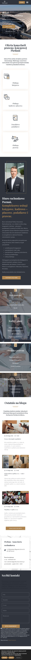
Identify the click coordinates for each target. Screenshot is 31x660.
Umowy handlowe (15, 366)
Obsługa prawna (15, 146)
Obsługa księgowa (15, 84)
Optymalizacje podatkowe (15, 386)
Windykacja (15, 363)
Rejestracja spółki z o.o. (15, 357)
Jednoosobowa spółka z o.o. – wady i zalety (14, 474)
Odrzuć (11, 657)
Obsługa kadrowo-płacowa (15, 104)
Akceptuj (4, 657)
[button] (27, 2)
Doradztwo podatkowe (15, 125)
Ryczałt (15, 308)
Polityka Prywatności (12, 640)
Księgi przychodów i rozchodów (15, 305)
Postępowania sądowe (15, 360)
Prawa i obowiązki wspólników (12, 439)
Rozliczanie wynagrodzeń (15, 327)
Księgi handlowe (15, 302)
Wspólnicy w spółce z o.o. (11, 509)
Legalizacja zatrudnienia (15, 337)
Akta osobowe (15, 334)
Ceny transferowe (15, 392)
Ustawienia (18, 657)
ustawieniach (18, 655)
